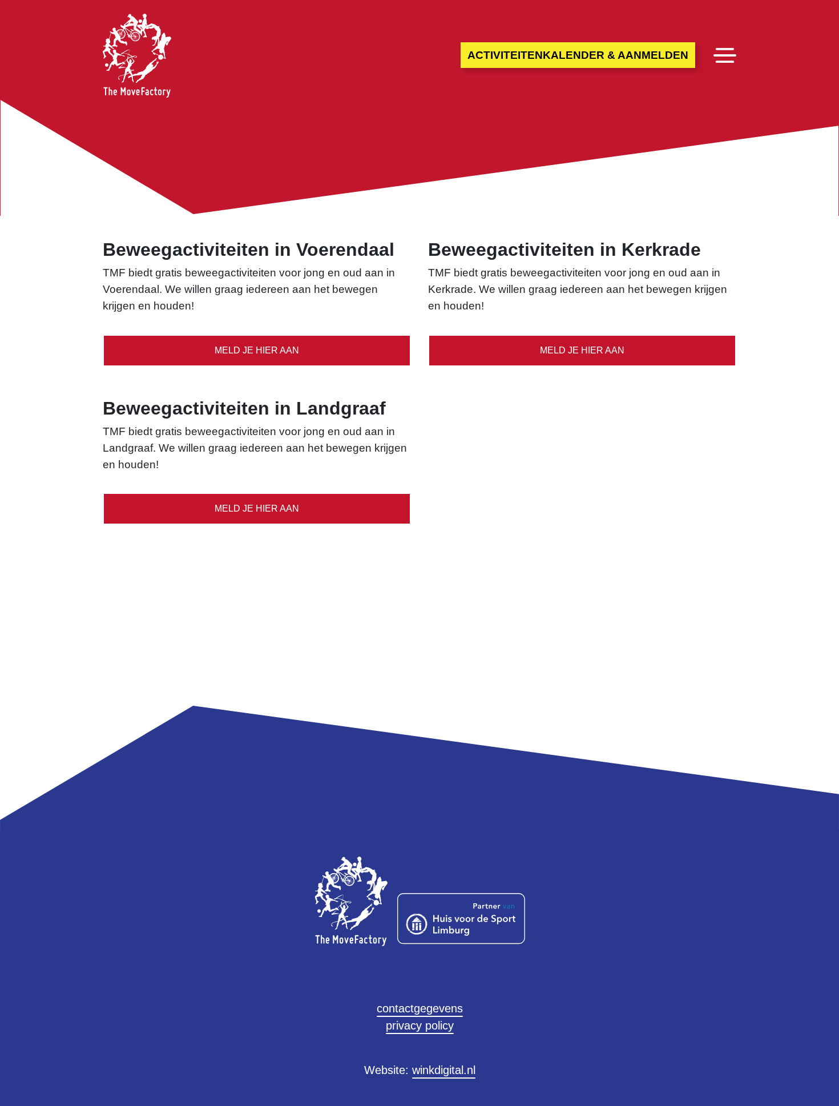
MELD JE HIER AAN (257, 350)
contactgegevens (420, 1008)
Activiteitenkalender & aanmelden (577, 55)
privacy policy (420, 1025)
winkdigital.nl (443, 1070)
